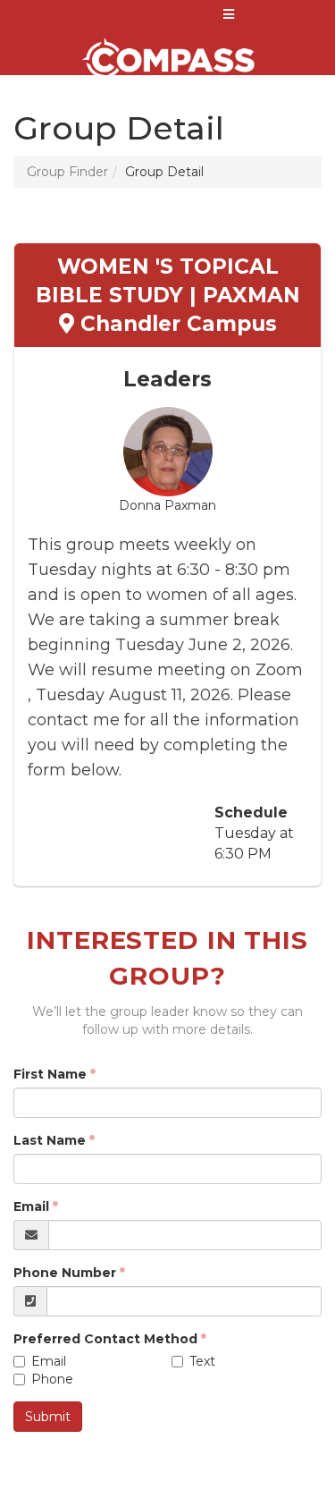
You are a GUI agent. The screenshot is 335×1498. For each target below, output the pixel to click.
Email (31, 1206)
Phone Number (64, 1273)
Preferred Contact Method (105, 1339)
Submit (48, 1417)
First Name (50, 1074)
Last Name (49, 1140)
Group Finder (67, 172)
